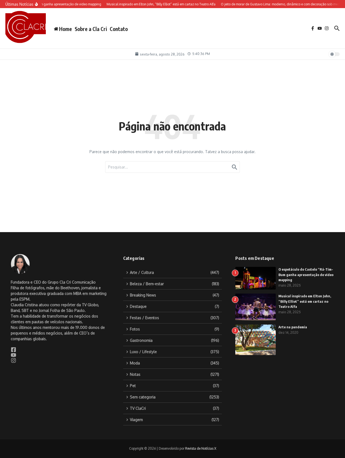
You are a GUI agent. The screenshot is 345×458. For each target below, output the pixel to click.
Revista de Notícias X (200, 448)
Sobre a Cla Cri (91, 29)
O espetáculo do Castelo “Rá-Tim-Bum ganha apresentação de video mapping (305, 274)
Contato (119, 29)
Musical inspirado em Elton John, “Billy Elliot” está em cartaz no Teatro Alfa (304, 301)
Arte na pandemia (292, 327)
